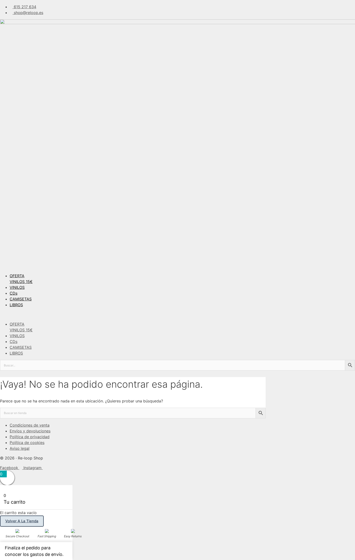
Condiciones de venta (30, 425)
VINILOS (17, 287)
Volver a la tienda (21, 521)
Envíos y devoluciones (30, 431)
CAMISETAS (21, 299)
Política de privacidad (30, 436)
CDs (13, 293)
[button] (177, 314)
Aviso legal (19, 448)
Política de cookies (27, 442)
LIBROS (16, 304)
